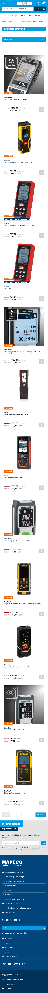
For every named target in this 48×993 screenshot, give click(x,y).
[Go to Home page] (24, 3)
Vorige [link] (6, 815)
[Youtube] (15, 920)
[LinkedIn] (7, 920)
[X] (11, 920)
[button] (24, 39)
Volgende (40, 815)
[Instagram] (3, 920)
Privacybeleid (35, 848)
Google (20, 850)
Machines (12, 21)
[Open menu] (3, 3)
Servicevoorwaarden (8, 850)
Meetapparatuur (25, 21)
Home (4, 21)
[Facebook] (19, 920)
